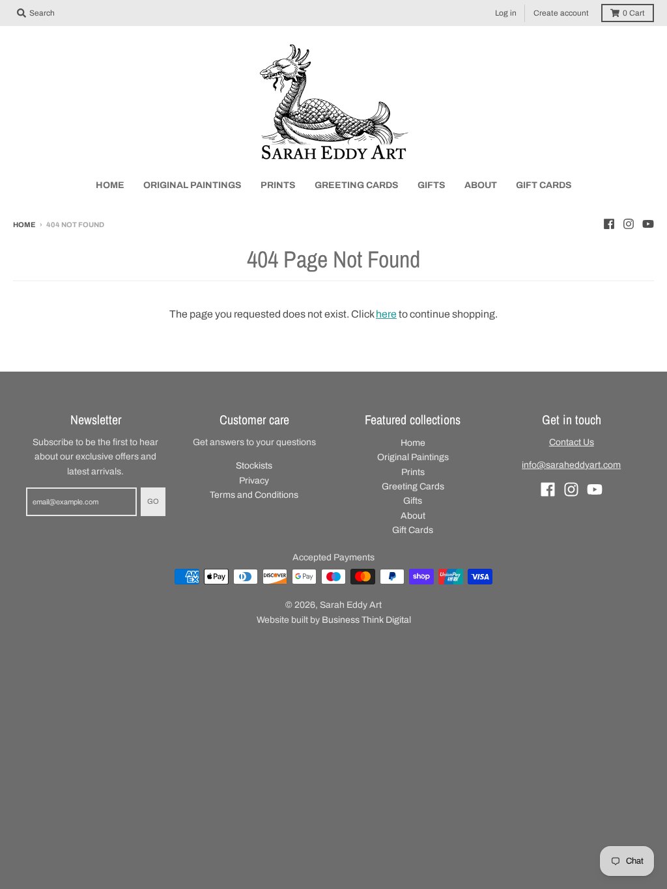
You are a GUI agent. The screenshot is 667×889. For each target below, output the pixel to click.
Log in (506, 13)
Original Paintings (413, 457)
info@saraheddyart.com (571, 465)
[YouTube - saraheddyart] (648, 224)
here (386, 314)
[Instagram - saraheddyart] (628, 224)
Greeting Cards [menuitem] (357, 185)
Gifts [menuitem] (432, 185)
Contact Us (571, 442)
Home (24, 224)
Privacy (254, 481)
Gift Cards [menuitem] (544, 185)
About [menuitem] (480, 185)
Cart (634, 13)
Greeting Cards (413, 486)
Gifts (412, 501)
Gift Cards (412, 530)
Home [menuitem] (110, 185)
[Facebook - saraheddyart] (609, 224)
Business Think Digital (366, 620)
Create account (561, 13)
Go (153, 501)
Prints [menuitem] (278, 185)
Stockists (254, 466)
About (413, 516)
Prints (413, 472)
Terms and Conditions (254, 495)
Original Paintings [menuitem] (192, 185)
